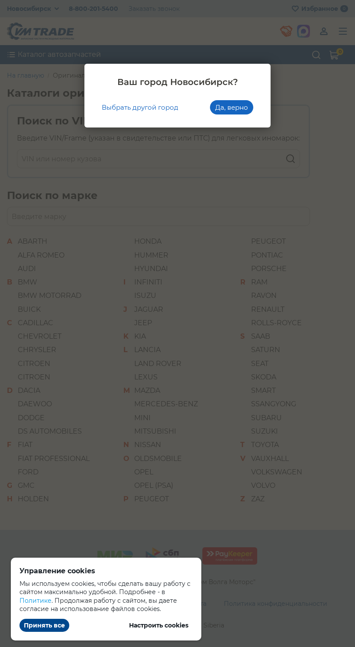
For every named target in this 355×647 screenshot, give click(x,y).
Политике (35, 601)
